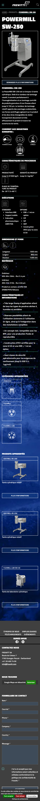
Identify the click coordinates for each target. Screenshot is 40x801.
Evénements (29, 634)
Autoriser (31, 682)
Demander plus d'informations (20, 82)
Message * (6, 743)
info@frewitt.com (9, 664)
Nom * (4, 700)
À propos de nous (11, 631)
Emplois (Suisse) (29, 631)
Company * (6, 726)
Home (4, 12)
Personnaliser (32, 796)
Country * (6, 735)
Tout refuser (20, 796)
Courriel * (5, 709)
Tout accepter (8, 796)
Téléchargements (13, 634)
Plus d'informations (20, 495)
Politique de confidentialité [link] (20, 799)
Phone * (5, 717)
